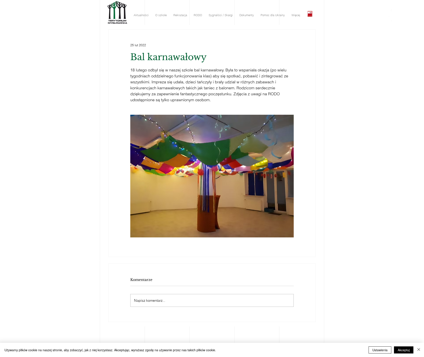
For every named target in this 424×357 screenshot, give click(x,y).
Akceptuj (404, 350)
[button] (141, 15)
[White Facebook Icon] (389, 11)
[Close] (418, 349)
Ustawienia (380, 350)
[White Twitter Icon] (389, 19)
